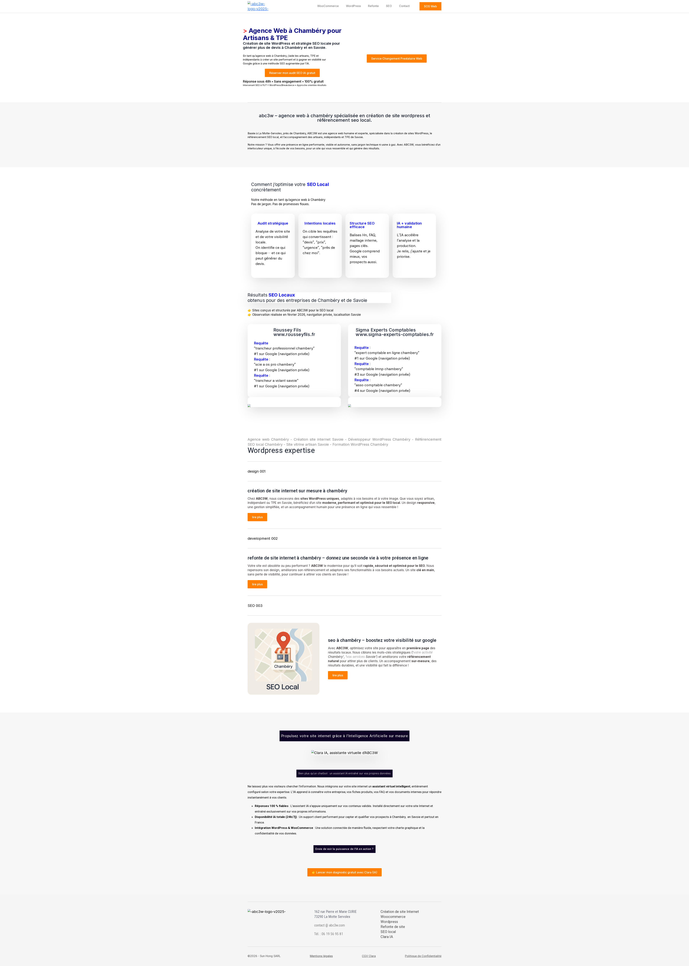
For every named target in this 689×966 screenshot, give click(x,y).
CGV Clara (369, 956)
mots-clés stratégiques (394, 652)
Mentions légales (321, 956)
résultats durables (341, 665)
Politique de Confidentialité (423, 956)
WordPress (353, 6)
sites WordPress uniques (319, 498)
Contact (404, 6)
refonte (373, 6)
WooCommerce (328, 6)
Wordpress (389, 922)
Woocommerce (393, 916)
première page (418, 648)
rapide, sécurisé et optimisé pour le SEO (394, 566)
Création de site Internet (400, 911)
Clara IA (387, 937)
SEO (389, 6)
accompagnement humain (308, 507)
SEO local (393, 503)
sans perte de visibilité (264, 574)
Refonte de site (393, 927)
